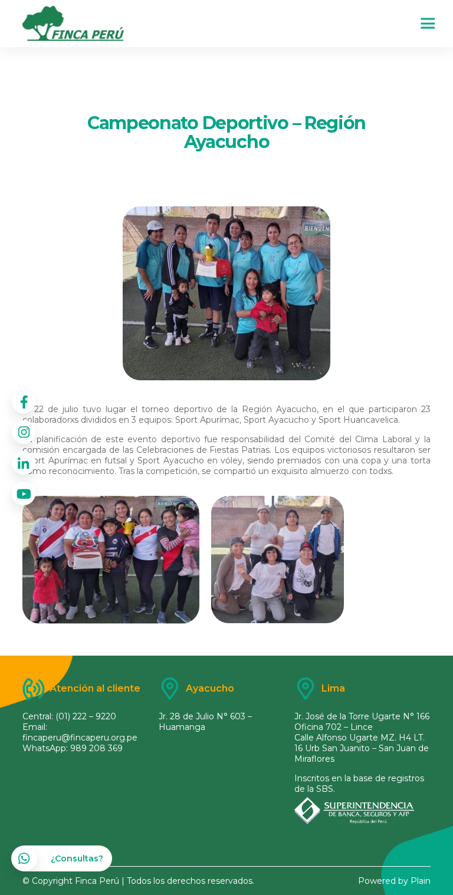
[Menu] (420, 23)
